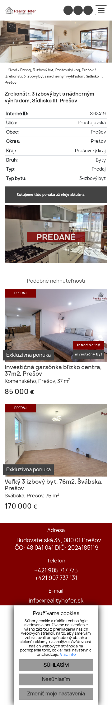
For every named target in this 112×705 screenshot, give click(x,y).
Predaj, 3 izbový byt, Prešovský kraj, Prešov (57, 70)
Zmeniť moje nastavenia (56, 693)
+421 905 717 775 (56, 571)
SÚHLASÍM (56, 665)
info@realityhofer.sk (56, 601)
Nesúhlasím (56, 679)
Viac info (68, 654)
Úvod (12, 70)
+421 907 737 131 (56, 578)
